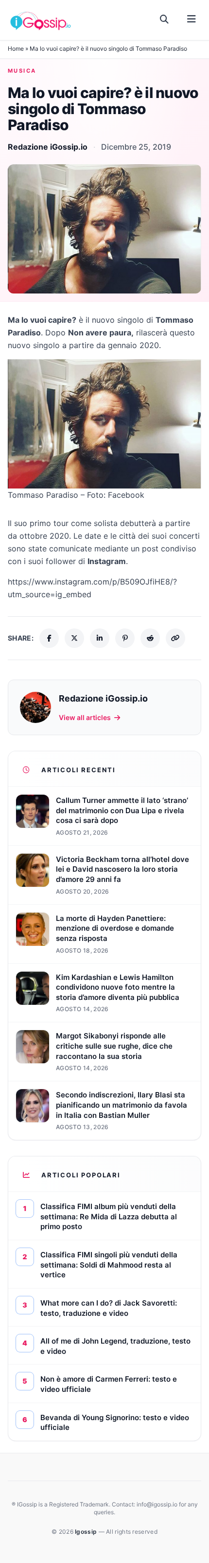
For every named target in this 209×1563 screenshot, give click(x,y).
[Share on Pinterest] (125, 638)
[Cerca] (164, 19)
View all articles (85, 717)
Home (16, 48)
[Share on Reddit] (150, 638)
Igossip (86, 1531)
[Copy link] (175, 638)
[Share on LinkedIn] (99, 638)
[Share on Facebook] (49, 638)
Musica (22, 70)
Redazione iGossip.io (47, 147)
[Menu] (191, 19)
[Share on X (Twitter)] (74, 638)
